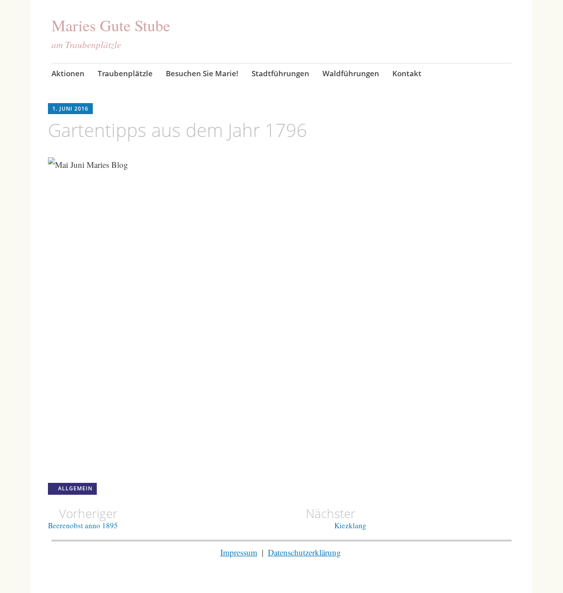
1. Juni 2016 (70, 108)
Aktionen (67, 73)
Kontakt (406, 73)
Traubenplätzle (125, 73)
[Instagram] (508, 74)
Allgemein (75, 488)
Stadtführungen (280, 73)
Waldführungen (350, 73)
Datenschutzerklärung (304, 552)
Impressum (238, 552)
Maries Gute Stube (110, 25)
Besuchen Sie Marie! (202, 73)
